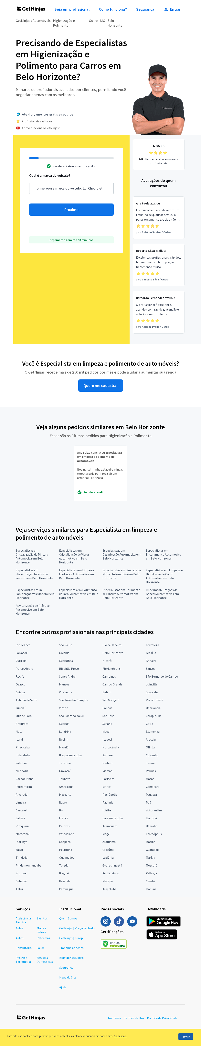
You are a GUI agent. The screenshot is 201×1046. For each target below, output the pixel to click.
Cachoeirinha (24, 779)
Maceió (64, 747)
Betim (63, 739)
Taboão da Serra (26, 700)
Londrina (65, 731)
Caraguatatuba (112, 818)
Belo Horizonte (114, 23)
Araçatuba (109, 889)
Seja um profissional (72, 9)
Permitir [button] (186, 1036)
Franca (63, 818)
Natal (19, 731)
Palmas (151, 771)
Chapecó (65, 842)
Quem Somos (68, 918)
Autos (20, 938)
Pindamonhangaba (28, 865)
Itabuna (151, 889)
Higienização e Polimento (64, 23)
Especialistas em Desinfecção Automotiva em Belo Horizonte (121, 554)
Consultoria (24, 948)
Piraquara (22, 826)
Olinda (150, 747)
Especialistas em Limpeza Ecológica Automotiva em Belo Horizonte (76, 574)
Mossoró (151, 865)
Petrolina (65, 850)
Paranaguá (66, 889)
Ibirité (106, 810)
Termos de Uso (134, 1018)
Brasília (151, 653)
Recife (20, 676)
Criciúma (108, 850)
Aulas (19, 928)
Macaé (150, 779)
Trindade (21, 857)
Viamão (107, 771)
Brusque (21, 873)
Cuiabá (20, 692)
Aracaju (151, 739)
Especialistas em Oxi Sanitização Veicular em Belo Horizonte (35, 594)
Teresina (65, 763)
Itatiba (150, 842)
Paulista (151, 794)
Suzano (107, 724)
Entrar (175, 9)
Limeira (21, 802)
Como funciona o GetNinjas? (41, 128)
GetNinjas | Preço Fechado (77, 928)
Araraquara (109, 826)
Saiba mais (120, 1036)
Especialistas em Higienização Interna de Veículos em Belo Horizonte (34, 574)
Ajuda (63, 987)
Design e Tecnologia (23, 960)
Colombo (152, 755)
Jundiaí (20, 708)
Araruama (109, 842)
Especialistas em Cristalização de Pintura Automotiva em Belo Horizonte (32, 556)
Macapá (107, 881)
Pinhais (107, 763)
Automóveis (42, 20)
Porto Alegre (24, 669)
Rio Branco (23, 645)
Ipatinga (21, 842)
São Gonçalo (110, 700)
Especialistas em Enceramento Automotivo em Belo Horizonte (163, 554)
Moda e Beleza (41, 930)
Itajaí (19, 739)
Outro (93, 20)
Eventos (42, 918)
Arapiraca (22, 724)
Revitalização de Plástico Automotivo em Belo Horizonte (33, 609)
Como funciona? (113, 9)
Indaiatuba (23, 755)
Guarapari (152, 850)
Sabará (20, 818)
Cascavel (21, 810)
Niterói (107, 661)
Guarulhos (66, 661)
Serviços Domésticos (45, 960)
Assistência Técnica (23, 920)
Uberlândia (153, 708)
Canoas (107, 708)
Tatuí (19, 889)
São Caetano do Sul (72, 716)
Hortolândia (110, 747)
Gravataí (64, 771)
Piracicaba (23, 747)
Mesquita (65, 794)
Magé (106, 834)
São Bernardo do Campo (162, 676)
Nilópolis (22, 771)
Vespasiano (66, 834)
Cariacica (108, 779)
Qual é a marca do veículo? (49, 175)
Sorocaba (152, 692)
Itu (61, 810)
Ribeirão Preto (69, 669)
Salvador (21, 653)
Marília (150, 857)
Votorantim (154, 810)
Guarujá (64, 724)
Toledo (64, 865)
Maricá (106, 787)
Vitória (63, 708)
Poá (148, 802)
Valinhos (21, 763)
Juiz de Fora (24, 716)
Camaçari (152, 787)
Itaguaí (64, 873)
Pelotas (64, 826)
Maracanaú (23, 834)
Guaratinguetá (112, 865)
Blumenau (153, 731)
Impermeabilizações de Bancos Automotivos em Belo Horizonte (162, 594)
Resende (64, 881)
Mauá (106, 731)
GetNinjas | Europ (71, 938)
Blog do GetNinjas (71, 958)
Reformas (43, 938)
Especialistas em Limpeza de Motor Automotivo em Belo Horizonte (121, 574)
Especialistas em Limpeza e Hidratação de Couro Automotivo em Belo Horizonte (164, 576)
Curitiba (21, 661)
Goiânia (64, 653)
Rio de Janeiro (112, 645)
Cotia (149, 724)
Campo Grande (112, 684)
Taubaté (64, 779)
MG (102, 20)
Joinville (151, 684)
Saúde (41, 948)
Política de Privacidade (162, 1018)
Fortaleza (152, 645)
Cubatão (21, 881)
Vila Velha (65, 692)
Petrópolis (109, 794)
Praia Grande (154, 700)
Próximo (71, 209)
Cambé (150, 881)
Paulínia (107, 802)
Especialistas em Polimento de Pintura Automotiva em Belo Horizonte (121, 594)
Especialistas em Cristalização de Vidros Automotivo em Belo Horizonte (74, 556)
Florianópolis (111, 669)
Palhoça (151, 873)
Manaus (64, 684)
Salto (19, 850)
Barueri (151, 661)
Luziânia (108, 857)
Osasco (20, 684)
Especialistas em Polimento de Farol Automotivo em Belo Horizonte (78, 594)
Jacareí (150, 763)
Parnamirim (24, 787)
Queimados (66, 857)
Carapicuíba (154, 716)
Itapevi (107, 739)
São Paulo (65, 645)
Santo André (67, 676)
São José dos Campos (73, 700)
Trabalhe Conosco (71, 948)
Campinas (109, 676)
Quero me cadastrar (100, 385)
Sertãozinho (110, 873)
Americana (66, 787)
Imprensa (114, 1018)
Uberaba (151, 826)
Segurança (145, 9)
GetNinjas (23, 20)
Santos (150, 669)
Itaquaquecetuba (70, 755)
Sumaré (107, 755)
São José (108, 716)
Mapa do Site (67, 977)
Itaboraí (151, 818)
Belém (106, 692)
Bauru (63, 802)
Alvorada (21, 794)
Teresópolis (154, 834)
